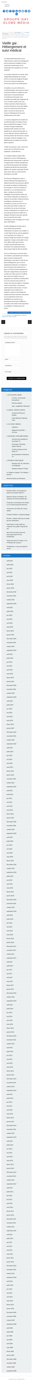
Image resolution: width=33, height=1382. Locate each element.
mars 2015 (10, 1067)
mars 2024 (10, 673)
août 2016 (10, 1005)
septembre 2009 (11, 1324)
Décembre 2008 (11, 1359)
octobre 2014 (10, 1086)
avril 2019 (10, 884)
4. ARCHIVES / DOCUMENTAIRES (17, 436)
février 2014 (10, 1117)
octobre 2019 (10, 868)
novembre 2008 (11, 1363)
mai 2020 (9, 849)
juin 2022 (9, 755)
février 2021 (10, 814)
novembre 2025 (11, 596)
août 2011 (10, 1234)
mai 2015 (9, 1059)
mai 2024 (9, 666)
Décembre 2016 (11, 993)
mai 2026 (9, 572)
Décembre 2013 (11, 1125)
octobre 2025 (10, 599)
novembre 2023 (11, 689)
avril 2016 (10, 1020)
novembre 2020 (11, 825)
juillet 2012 (10, 1191)
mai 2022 (9, 759)
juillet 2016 (10, 1008)
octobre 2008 (10, 1367)
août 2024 (10, 654)
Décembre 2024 (11, 638)
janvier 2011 (10, 1262)
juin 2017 (9, 969)
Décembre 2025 (11, 592)
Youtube (19, 11)
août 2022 (10, 747)
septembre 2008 (11, 1371)
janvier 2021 (10, 818)
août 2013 (10, 1141)
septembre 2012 (11, 1184)
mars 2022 (10, 767)
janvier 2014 (10, 1121)
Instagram (23, 11)
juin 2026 (9, 568)
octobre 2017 (10, 954)
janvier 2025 (10, 635)
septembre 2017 (11, 958)
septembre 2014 (11, 1090)
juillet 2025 (10, 611)
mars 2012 (10, 1207)
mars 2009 (10, 1347)
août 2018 (10, 915)
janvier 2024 (10, 681)
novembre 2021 (11, 779)
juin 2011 (9, 1242)
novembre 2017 (11, 950)
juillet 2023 (10, 705)
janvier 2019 (10, 895)
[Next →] (30, 322)
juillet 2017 (10, 966)
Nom (7, 359)
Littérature (15, 427)
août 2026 (10, 561)
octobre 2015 (10, 1043)
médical (24, 315)
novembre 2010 (11, 1269)
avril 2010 (10, 1297)
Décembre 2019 (11, 864)
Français (7, 4)
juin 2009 (9, 1336)
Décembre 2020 (11, 821)
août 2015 (10, 1047)
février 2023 (10, 724)
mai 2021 (9, 802)
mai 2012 (9, 1199)
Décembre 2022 (11, 732)
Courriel (9, 365)
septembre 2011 (11, 1230)
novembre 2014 (11, 1082)
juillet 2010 (10, 1285)
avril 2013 (10, 1156)
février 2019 (10, 892)
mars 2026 (10, 580)
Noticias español (17, 403)
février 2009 (10, 1351)
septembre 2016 (11, 1001)
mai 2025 (9, 619)
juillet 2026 (10, 564)
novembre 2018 (11, 903)
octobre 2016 (10, 997)
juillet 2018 (10, 919)
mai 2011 (9, 1246)
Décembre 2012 (11, 1172)
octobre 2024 (10, 646)
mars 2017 (10, 981)
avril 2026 (10, 576)
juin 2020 (9, 845)
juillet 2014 (10, 1098)
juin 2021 (9, 798)
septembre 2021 (11, 786)
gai (12, 315)
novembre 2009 (11, 1316)
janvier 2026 (10, 588)
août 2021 (10, 790)
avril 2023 (10, 716)
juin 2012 (9, 1195)
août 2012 (10, 1188)
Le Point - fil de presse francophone (19, 312)
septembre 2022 (11, 744)
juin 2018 (9, 923)
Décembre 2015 (11, 1036)
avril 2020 (10, 853)
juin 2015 (9, 1055)
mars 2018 (10, 934)
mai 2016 (9, 1016)
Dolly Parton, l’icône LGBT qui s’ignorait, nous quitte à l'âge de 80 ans (17, 526)
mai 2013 (9, 1153)
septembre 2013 (11, 1137)
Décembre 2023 (11, 685)
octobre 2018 (10, 907)
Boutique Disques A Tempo (20, 468)
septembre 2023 (11, 697)
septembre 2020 (11, 833)
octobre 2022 (10, 740)
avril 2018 (10, 931)
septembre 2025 (11, 603)
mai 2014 (9, 1106)
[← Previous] (3, 322)
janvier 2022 (10, 775)
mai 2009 (9, 1339)
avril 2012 (10, 1203)
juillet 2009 (10, 1332)
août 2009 (10, 1328)
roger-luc (5, 316)
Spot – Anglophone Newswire (21, 406)
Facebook (4, 11)
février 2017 (10, 985)
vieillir (14, 316)
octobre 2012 (10, 1180)
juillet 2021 (10, 794)
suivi (10, 316)
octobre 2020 (10, 829)
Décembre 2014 (11, 1079)
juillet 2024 (10, 658)
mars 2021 (10, 810)
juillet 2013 (10, 1145)
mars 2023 (10, 720)
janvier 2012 (10, 1215)
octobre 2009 (10, 1320)
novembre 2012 (11, 1176)
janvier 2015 (10, 1075)
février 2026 (10, 584)
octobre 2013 (10, 1133)
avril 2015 (10, 1063)
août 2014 (10, 1094)
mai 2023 (9, 712)
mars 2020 (10, 857)
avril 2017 (10, 977)
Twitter (7, 11)
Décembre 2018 (11, 899)
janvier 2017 (10, 989)
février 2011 (10, 1258)
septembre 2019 (11, 872)
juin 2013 (9, 1149)
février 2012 (10, 1211)
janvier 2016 (10, 1032)
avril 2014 (10, 1110)
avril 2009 (10, 1343)
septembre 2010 (11, 1277)
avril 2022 (10, 763)
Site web (8, 372)
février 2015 (10, 1071)
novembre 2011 (11, 1223)
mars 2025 (10, 627)
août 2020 (10, 837)
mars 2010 (10, 1301)
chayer (9, 315)
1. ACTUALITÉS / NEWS (14, 395)
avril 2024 (10, 670)
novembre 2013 (11, 1129)
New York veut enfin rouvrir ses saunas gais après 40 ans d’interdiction (16, 534)
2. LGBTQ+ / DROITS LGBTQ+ (16, 410)
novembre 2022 (11, 736)
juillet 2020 (10, 841)
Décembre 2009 (11, 1312)
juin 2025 (9, 615)
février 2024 (10, 677)
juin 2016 (9, 1012)
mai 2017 (9, 973)
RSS (26, 11)
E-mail (29, 11)
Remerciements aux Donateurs (16, 478)
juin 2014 (9, 1102)
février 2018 (10, 938)
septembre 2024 (11, 650)
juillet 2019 (10, 876)
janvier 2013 (10, 1168)
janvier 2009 (10, 1355)
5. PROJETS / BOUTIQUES (15, 460)
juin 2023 (9, 709)
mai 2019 (9, 880)
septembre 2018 (11, 911)
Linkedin (16, 11)
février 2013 (10, 1164)
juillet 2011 (10, 1238)
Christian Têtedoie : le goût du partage (18, 514)
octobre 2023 (10, 693)
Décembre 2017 (11, 946)
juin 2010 (9, 1289)
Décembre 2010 (11, 1265)
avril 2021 (10, 806)
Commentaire (10, 342)
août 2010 (10, 1281)
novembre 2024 (11, 642)
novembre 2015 (11, 1040)
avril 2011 (9, 1250)
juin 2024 (9, 662)
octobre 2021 (10, 783)
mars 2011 (10, 1254)
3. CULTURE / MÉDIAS (14, 424)
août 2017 (10, 962)
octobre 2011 (10, 1227)
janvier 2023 (10, 728)
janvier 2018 (10, 942)
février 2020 (10, 860)
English (7, 6)
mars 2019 (10, 888)
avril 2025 (10, 623)
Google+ (10, 11)
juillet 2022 (10, 751)
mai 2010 (9, 1293)
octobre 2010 (10, 1273)
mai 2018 (9, 927)
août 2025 (10, 607)
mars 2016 (10, 1024)
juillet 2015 (10, 1051)
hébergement (17, 315)
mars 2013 (10, 1160)
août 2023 (10, 701)
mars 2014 (10, 1114)
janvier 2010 (10, 1308)
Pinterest (13, 11)
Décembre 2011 (11, 1219)
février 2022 (10, 771)
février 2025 (10, 631)
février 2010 (10, 1304)
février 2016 (10, 1028)
